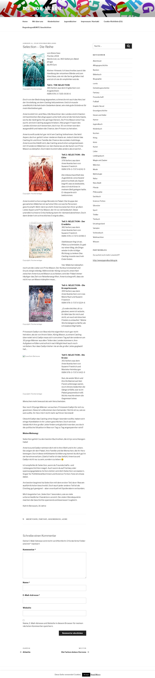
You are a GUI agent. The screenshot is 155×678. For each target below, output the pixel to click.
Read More (95, 675)
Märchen (96, 165)
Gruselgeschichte (100, 111)
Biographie (97, 79)
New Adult (97, 183)
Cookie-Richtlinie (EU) (113, 21)
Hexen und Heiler (99, 115)
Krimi (95, 142)
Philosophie (97, 192)
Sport (95, 210)
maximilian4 (49, 43)
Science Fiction (99, 201)
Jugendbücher (70, 21)
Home (25, 21)
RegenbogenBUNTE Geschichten (37, 27)
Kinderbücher (53, 21)
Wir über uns (37, 21)
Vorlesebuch (98, 233)
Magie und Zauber (100, 160)
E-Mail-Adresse (31, 595)
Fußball (96, 101)
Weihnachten (98, 237)
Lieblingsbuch (98, 156)
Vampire (96, 228)
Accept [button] (86, 675)
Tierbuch (96, 219)
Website (27, 608)
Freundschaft (98, 97)
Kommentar (29, 549)
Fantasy (43, 519)
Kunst (95, 147)
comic (95, 83)
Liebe (65, 519)
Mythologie (97, 174)
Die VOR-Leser (42, 8)
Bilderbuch (97, 74)
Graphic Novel (98, 106)
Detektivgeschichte (101, 88)
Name (26, 582)
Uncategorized (99, 224)
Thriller (95, 215)
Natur (95, 178)
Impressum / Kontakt (90, 21)
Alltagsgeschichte (100, 65)
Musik (95, 169)
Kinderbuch (97, 129)
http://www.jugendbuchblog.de (105, 260)
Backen (96, 70)
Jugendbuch (54, 519)
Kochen (96, 133)
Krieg (95, 138)
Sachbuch (97, 196)
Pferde (95, 187)
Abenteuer (32, 519)
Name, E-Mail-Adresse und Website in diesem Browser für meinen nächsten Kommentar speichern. (53, 624)
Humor (95, 120)
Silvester (96, 205)
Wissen (96, 242)
